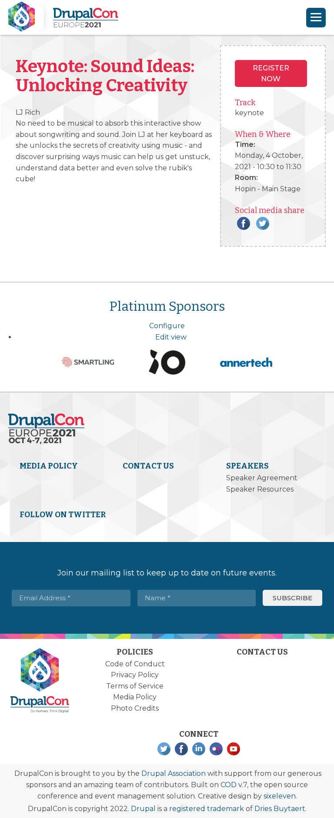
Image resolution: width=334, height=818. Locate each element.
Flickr (216, 749)
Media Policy (49, 466)
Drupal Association (173, 773)
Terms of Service (135, 686)
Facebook (243, 223)
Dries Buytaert (279, 809)
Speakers (247, 466)
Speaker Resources (260, 489)
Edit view (171, 337)
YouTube (233, 749)
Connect (198, 734)
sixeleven (280, 796)
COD (228, 785)
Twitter (262, 223)
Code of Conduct (135, 664)
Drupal (143, 809)
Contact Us (148, 466)
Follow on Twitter (63, 514)
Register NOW (271, 73)
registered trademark (206, 809)
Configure (167, 326)
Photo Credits (135, 708)
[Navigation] (316, 17)
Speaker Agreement (261, 478)
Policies (135, 652)
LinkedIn (198, 749)
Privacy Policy (135, 675)
